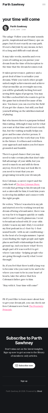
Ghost (39, 391)
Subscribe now (26, 365)
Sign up (24, 381)
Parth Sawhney (13, 4)
